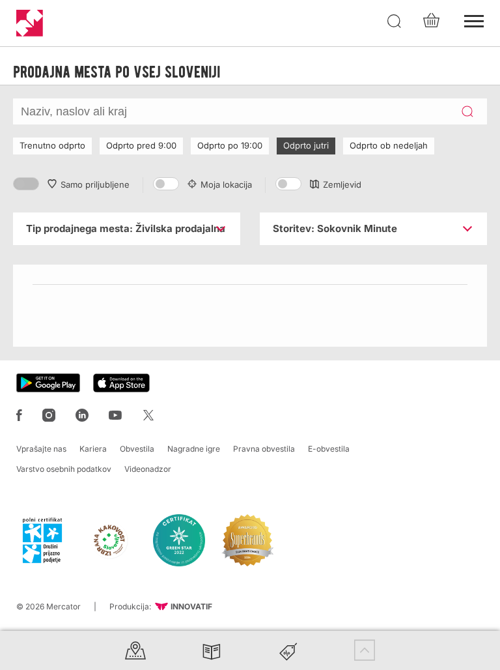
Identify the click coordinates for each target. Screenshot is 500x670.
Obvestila (137, 449)
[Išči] (394, 21)
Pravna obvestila (264, 449)
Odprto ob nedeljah (389, 145)
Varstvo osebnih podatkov (63, 469)
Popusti (288, 650)
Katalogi (211, 650)
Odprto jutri (306, 145)
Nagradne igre (193, 449)
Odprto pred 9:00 (141, 145)
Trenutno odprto (52, 145)
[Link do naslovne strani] (29, 23)
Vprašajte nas (41, 449)
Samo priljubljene (95, 184)
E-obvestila (329, 449)
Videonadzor (147, 469)
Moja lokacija (226, 184)
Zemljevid (342, 184)
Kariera (93, 449)
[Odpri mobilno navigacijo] (474, 19)
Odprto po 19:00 (229, 145)
